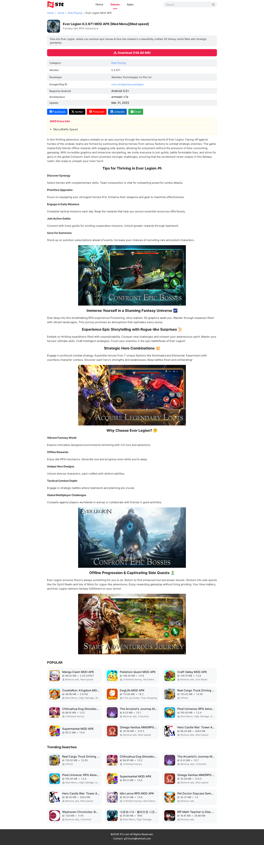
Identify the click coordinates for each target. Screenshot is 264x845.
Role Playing (75, 12)
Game (60, 12)
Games (115, 4)
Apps (130, 4)
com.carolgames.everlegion (127, 84)
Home (99, 4)
